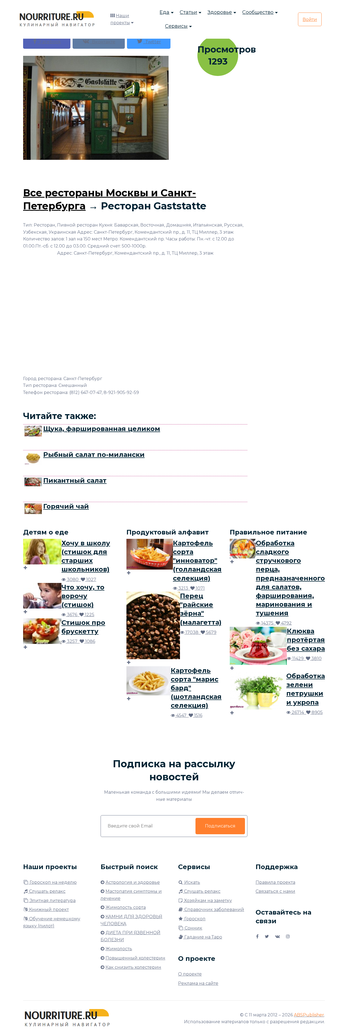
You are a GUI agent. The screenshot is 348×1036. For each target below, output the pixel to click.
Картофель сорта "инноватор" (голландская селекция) (197, 560)
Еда (164, 12)
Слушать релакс (47, 891)
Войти (310, 19)
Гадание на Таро (202, 937)
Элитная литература (52, 900)
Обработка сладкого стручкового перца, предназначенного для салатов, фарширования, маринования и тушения (290, 578)
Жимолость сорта (125, 907)
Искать (191, 882)
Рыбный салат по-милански (94, 455)
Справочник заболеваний (213, 909)
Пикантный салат (75, 480)
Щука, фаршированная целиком (101, 429)
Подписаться (220, 826)
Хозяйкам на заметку (207, 900)
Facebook (49, 41)
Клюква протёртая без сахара (306, 639)
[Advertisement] (135, 172)
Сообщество (258, 12)
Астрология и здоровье (132, 882)
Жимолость (118, 948)
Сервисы (176, 26)
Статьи (188, 12)
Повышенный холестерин (135, 958)
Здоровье (219, 12)
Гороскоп (194, 918)
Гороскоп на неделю (53, 882)
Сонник (193, 928)
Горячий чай (66, 506)
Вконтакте (102, 41)
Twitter (152, 41)
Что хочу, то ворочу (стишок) (82, 596)
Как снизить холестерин (133, 967)
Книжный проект (48, 909)
